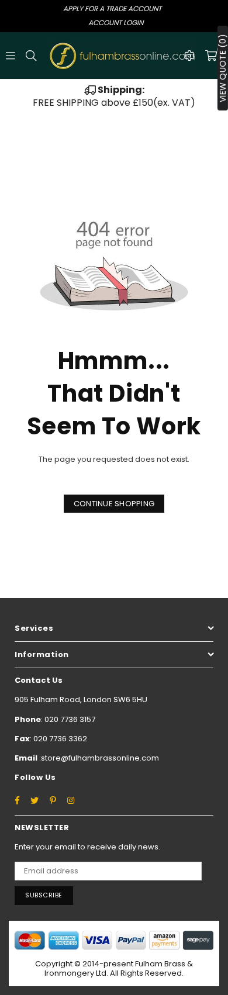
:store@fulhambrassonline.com (98, 757)
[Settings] (189, 55)
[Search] (31, 55)
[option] (114, 97)
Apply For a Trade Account (112, 8)
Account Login (115, 22)
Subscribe (44, 895)
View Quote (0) (222, 68)
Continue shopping (114, 503)
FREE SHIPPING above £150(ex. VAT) (114, 96)
